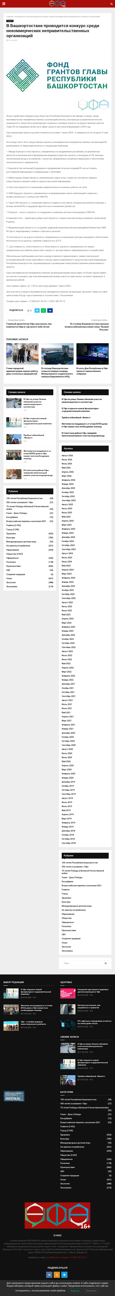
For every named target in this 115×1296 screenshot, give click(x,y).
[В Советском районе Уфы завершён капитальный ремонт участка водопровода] (13, 474)
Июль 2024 (67, 557)
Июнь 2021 (67, 708)
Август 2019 (67, 798)
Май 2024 (66, 566)
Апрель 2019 (68, 814)
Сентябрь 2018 (69, 843)
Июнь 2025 (67, 512)
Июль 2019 (67, 802)
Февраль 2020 (68, 774)
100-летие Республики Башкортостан (24, 498)
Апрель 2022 (68, 668)
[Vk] (49, 1275)
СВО (8, 570)
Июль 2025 (67, 508)
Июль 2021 (67, 704)
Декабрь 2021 (68, 684)
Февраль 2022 (68, 676)
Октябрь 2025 (68, 496)
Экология (11, 582)
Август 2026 (67, 455)
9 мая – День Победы (16, 513)
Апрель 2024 (68, 570)
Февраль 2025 (68, 529)
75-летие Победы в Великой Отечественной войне (84, 1108)
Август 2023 (67, 602)
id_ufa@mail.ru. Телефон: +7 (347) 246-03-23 (66, 1257)
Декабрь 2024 (68, 537)
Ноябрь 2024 (68, 541)
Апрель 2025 (68, 521)
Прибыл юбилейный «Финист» (76, 417)
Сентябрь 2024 (69, 549)
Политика (11, 562)
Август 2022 (67, 651)
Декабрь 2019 (68, 782)
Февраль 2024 (68, 578)
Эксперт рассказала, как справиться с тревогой (89, 1006)
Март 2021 (67, 721)
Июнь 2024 (67, 562)
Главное (10, 21)
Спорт (9, 578)
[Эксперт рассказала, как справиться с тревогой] (67, 1009)
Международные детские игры (21, 542)
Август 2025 (67, 504)
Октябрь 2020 (68, 741)
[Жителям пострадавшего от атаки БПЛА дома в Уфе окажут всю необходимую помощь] (13, 455)
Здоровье (11, 533)
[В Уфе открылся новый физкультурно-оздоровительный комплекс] (13, 422)
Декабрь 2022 (68, 635)
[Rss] (57, 1275)
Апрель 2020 (68, 765)
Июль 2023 (67, 606)
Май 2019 (66, 810)
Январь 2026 (67, 484)
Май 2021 (66, 712)
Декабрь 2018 (68, 831)
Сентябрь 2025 (69, 500)
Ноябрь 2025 (68, 492)
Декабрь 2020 (68, 733)
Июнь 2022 (67, 659)
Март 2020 (67, 769)
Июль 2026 (67, 460)
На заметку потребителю (18, 546)
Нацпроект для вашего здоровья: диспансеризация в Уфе (93, 990)
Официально (12, 558)
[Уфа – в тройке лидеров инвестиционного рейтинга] (11, 1026)
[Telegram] (64, 1275)
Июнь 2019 (67, 806)
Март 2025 (67, 525)
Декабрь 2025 (68, 488)
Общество (11, 554)
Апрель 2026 (68, 472)
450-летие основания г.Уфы (19, 502)
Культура (10, 537)
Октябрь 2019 (68, 790)
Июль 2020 (67, 753)
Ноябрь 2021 (68, 688)
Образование (12, 550)
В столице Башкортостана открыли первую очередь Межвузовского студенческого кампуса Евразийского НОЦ (57, 372)
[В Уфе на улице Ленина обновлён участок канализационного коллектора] (13, 403)
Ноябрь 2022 (68, 639)
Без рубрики (12, 517)
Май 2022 (66, 663)
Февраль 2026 (68, 480)
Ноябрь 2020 (68, 737)
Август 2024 (67, 553)
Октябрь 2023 (68, 594)
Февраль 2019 (68, 823)
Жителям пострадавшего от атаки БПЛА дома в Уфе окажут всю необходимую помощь (37, 455)
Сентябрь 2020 (69, 745)
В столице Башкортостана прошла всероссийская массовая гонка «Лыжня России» (87, 327)
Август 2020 (67, 749)
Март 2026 (67, 476)
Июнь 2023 (67, 610)
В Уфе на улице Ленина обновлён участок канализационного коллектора (35, 403)
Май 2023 (66, 614)
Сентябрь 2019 (69, 794)
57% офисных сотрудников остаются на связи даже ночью (94, 1022)
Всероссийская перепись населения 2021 (26, 521)
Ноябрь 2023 (68, 590)
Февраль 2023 (68, 627)
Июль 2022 (67, 655)
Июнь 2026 (67, 464)
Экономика (11, 586)
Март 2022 (67, 672)
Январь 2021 (67, 729)
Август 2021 (67, 700)
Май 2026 (66, 468)
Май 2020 (66, 761)
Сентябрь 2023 (69, 598)
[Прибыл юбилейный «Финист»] (13, 439)
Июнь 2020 (67, 757)
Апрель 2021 (68, 716)
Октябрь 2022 (68, 643)
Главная (9, 17)
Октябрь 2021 (68, 692)
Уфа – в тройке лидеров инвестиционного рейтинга (33, 1023)
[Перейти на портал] (14, 1101)
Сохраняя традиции (15, 574)
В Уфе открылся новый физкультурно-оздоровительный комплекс (38, 421)
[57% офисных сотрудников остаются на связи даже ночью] (67, 1025)
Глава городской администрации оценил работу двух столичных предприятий (22, 371)
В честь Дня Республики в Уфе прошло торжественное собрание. (92, 371)
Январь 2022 (67, 680)
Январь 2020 (67, 778)
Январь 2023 (67, 631)
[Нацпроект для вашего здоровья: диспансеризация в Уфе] (67, 993)
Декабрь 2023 (68, 586)
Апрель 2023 (68, 619)
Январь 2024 (67, 582)
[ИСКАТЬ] (106, 963)
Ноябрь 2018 (68, 835)
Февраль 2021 (68, 725)
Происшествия (13, 566)
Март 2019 (67, 819)
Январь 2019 (67, 827)
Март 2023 (67, 623)
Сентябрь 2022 (69, 647)
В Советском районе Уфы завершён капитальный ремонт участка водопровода (38, 473)
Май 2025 (66, 517)
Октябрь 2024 (68, 545)
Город (9, 529)
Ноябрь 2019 (68, 786)
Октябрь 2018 (68, 839)
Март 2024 (67, 574)
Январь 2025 (67, 533)
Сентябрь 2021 (69, 696)
